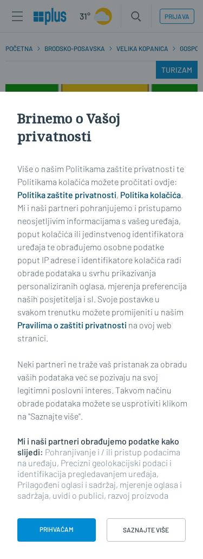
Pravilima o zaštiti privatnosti (72, 325)
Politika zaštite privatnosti (66, 194)
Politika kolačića (150, 194)
